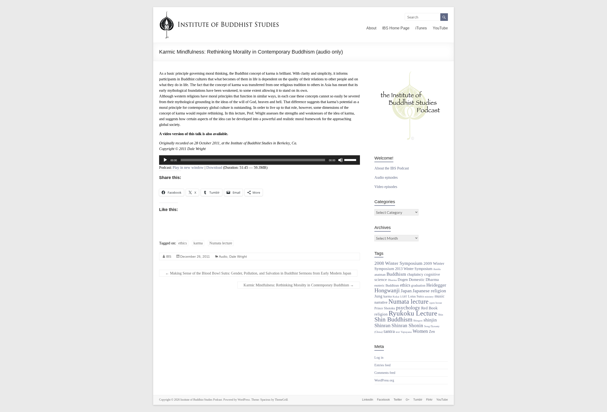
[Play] (165, 160)
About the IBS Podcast (391, 168)
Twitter (398, 399)
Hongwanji (387, 290)
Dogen (403, 280)
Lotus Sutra (416, 296)
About (371, 28)
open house (435, 303)
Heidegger (436, 285)
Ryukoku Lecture (413, 313)
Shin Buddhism (393, 319)
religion (381, 314)
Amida (437, 269)
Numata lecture (220, 243)
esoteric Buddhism (386, 285)
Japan (406, 290)
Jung (378, 296)
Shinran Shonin (407, 325)
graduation (418, 285)
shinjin (430, 319)
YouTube (440, 28)
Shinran (382, 325)
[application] (259, 160)
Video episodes (385, 187)
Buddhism (396, 274)
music (440, 296)
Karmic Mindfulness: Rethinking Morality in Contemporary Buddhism (299, 285)
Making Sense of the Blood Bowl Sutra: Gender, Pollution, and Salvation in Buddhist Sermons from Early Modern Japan (258, 273)
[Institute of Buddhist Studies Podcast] (219, 13)
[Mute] (340, 160)
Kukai (396, 296)
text (398, 332)
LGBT (403, 296)
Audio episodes (386, 177)
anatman (380, 274)
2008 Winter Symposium (398, 263)
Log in (378, 357)
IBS (168, 256)
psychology (408, 308)
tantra (389, 331)
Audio (223, 256)
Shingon (418, 320)
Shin (440, 314)
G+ (407, 399)
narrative (380, 302)
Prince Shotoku (384, 308)
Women (420, 331)
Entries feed (382, 365)
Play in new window (188, 167)
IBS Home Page (395, 28)
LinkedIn (367, 399)
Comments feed (384, 373)
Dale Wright (238, 256)
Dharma (392, 280)
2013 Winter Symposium (413, 269)
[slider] (351, 159)
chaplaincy (415, 274)
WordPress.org (384, 380)
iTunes (421, 28)
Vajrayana (406, 332)
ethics (182, 243)
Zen (432, 332)
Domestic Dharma (424, 279)
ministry (429, 296)
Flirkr (429, 399)
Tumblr (417, 399)
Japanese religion (429, 290)
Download (214, 167)
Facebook (383, 399)
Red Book (429, 308)
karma (198, 243)
